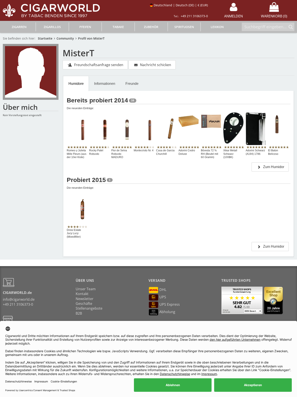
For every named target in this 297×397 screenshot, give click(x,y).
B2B (79, 313)
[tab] (76, 83)
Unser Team (86, 289)
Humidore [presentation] (76, 83)
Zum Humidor (273, 167)
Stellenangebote (89, 308)
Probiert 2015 (86, 180)
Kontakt (82, 293)
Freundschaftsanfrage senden (98, 64)
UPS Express (169, 304)
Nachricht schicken (155, 64)
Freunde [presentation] (131, 83)
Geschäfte (84, 303)
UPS (162, 297)
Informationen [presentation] (104, 83)
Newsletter (84, 298)
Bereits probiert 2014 (97, 100)
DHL (162, 289)
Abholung (167, 311)
